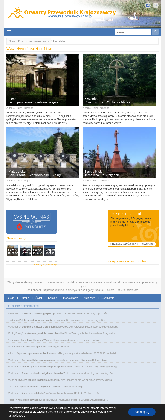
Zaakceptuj (142, 412)
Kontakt (52, 297)
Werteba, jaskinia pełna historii (44, 333)
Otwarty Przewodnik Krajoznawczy (29, 41)
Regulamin (107, 297)
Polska (10, 297)
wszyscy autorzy (46, 264)
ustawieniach (16, 415)
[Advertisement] (90, 236)
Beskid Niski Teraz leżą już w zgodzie (102, 173)
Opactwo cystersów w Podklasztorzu (38, 353)
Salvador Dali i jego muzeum (36, 346)
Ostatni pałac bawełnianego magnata (43, 366)
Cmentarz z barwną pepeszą (38, 313)
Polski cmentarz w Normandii (35, 320)
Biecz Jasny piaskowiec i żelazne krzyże (33, 100)
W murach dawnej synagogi (33, 400)
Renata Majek (23, 180)
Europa (25, 297)
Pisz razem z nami (125, 213)
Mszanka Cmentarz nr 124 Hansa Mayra (107, 100)
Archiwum (89, 297)
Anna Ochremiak (100, 180)
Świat (38, 297)
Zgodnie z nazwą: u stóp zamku (40, 326)
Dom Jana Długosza (32, 340)
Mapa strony (70, 297)
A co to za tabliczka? (34, 393)
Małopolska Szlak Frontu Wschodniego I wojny (34, 173)
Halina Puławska (24, 108)
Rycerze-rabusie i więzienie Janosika (42, 373)
